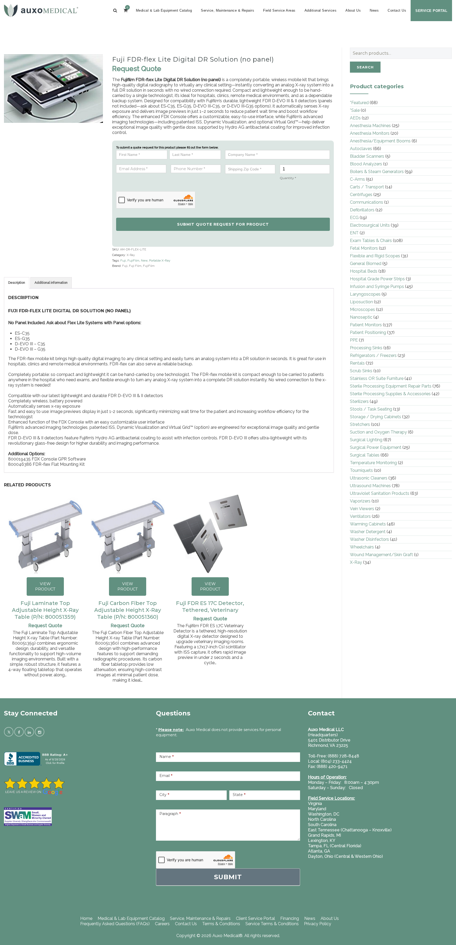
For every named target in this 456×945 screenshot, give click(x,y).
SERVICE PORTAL (431, 11)
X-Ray (131, 255)
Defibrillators (362, 209)
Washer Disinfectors (369, 539)
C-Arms (357, 179)
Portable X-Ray (159, 260)
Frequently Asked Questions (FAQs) (115, 923)
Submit (228, 877)
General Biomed (365, 263)
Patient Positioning (368, 332)
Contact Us (397, 10)
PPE (354, 340)
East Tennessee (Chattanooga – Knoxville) (350, 829)
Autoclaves (361, 148)
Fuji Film (135, 266)
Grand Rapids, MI (324, 835)
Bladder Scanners (367, 156)
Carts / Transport (367, 186)
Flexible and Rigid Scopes (375, 255)
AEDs (355, 117)
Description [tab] (16, 283)
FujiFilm (133, 260)
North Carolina (322, 819)
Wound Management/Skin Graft (381, 554)
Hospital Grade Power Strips (377, 278)
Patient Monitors (366, 324)
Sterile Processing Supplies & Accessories (390, 393)
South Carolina (322, 824)
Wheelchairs (362, 547)
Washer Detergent (368, 531)
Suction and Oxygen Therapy (378, 432)
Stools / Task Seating (371, 409)
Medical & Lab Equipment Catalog (164, 10)
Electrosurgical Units (370, 225)
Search (365, 67)
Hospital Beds (363, 271)
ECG (354, 217)
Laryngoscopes (365, 294)
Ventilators (360, 516)
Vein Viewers (362, 508)
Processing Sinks (366, 347)
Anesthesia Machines (370, 125)
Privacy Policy (317, 923)
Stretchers (360, 424)
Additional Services (321, 10)
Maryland (317, 808)
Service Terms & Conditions (272, 923)
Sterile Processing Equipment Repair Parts (390, 386)
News (374, 10)
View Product (45, 586)
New (144, 260)
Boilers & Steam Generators (377, 171)
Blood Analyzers (366, 163)
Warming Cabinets (368, 524)
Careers (162, 923)
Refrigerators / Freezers (373, 355)
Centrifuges (361, 194)
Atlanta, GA (319, 851)
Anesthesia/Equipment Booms (380, 140)
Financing (289, 918)
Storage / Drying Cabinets (375, 416)
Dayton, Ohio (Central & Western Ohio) (345, 856)
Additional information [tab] (51, 283)
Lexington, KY (321, 840)
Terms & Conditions (221, 923)
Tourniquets (361, 470)
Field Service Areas (279, 10)
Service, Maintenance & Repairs (227, 10)
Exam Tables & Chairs (371, 240)
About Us (353, 10)
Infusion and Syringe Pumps (377, 286)
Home (86, 918)
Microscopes (362, 309)
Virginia (315, 803)
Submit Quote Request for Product (223, 224)
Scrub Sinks (361, 370)
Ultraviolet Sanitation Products (379, 493)
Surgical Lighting (366, 439)
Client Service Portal (255, 918)
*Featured (359, 102)
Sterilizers (359, 401)
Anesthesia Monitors (370, 133)
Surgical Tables (364, 455)
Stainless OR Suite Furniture (376, 378)
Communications (366, 202)
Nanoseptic (361, 317)
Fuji (123, 260)
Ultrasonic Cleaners (368, 478)
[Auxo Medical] (41, 10)
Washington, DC (323, 814)
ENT (354, 232)
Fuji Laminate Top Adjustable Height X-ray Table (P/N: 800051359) (45, 610)
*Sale (355, 110)
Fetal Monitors (364, 248)
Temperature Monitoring (373, 462)
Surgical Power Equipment (375, 447)
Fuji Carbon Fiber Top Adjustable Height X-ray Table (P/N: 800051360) (127, 610)
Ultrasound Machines (370, 485)
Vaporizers (360, 501)
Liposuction (361, 301)
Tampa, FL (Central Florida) (334, 845)
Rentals (357, 363)
